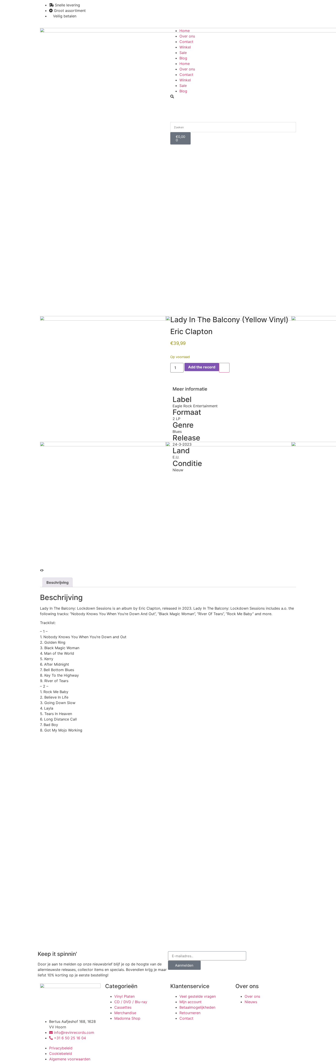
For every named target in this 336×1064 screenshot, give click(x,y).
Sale (183, 52)
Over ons (187, 36)
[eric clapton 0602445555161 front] (228, 319)
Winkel (185, 47)
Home (184, 30)
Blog (183, 58)
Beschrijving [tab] (57, 582)
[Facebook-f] (188, 8)
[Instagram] (176, 8)
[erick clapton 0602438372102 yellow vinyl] (103, 319)
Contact (186, 41)
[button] (233, 96)
